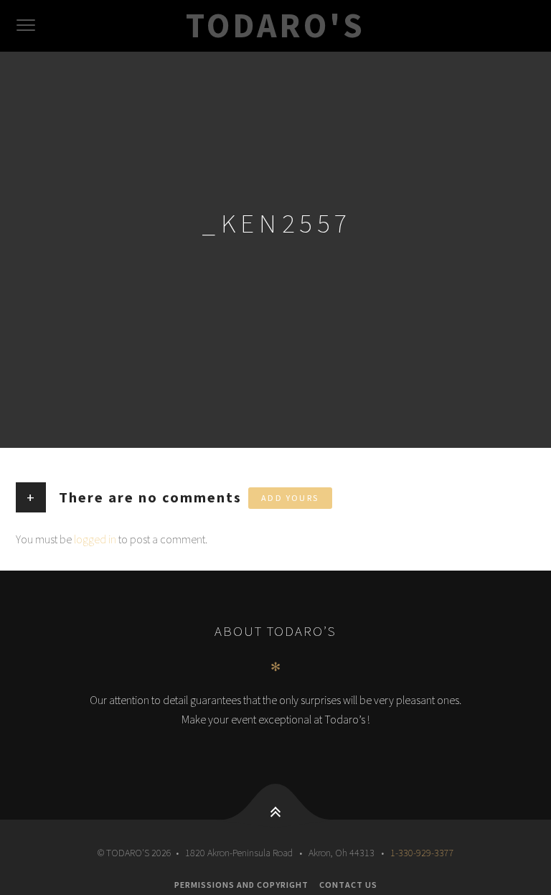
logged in (95, 539)
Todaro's (275, 25)
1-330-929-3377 (422, 852)
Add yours (290, 497)
